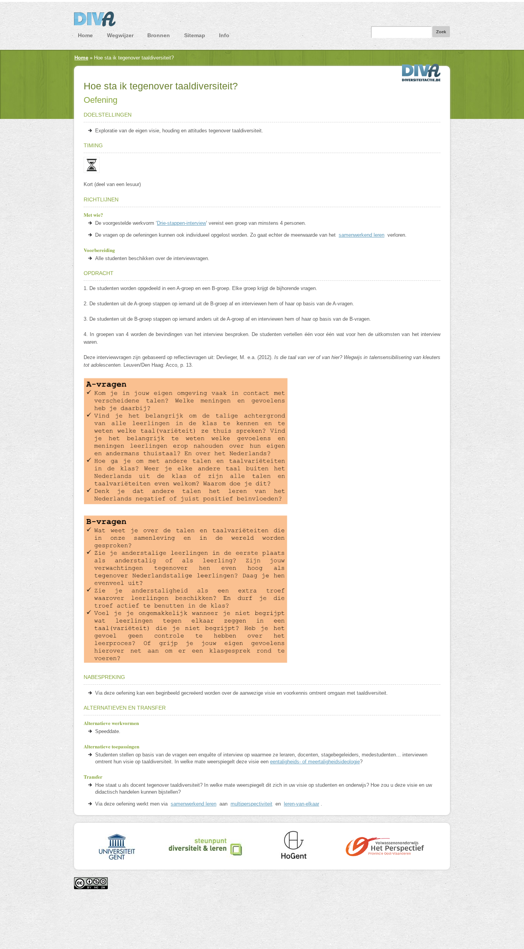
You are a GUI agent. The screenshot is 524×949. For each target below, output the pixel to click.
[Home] (262, 21)
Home (85, 35)
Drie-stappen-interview (181, 223)
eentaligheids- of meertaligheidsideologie (315, 761)
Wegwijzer (120, 35)
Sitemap (194, 35)
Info (224, 35)
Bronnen (158, 35)
